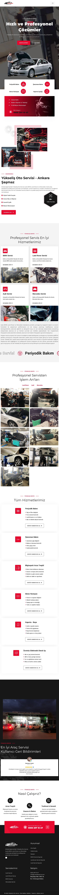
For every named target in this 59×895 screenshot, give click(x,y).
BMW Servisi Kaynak (36, 857)
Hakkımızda (34, 851)
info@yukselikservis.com (37, 874)
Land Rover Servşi (11, 876)
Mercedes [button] (40, 385)
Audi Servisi (7, 294)
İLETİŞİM (37, 43)
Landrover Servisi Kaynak (38, 860)
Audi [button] (32, 385)
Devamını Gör (7, 265)
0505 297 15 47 (20, 112)
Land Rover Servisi (40, 255)
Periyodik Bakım (14, 84)
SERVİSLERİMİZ (23, 43)
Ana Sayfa (33, 848)
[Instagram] (6, 858)
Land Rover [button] (25, 385)
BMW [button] (17, 385)
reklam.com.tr (40, 893)
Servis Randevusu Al (33, 526)
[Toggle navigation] (53, 3)
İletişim (33, 854)
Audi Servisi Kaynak (36, 863)
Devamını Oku (8, 212)
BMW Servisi (8, 255)
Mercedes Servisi (39, 294)
